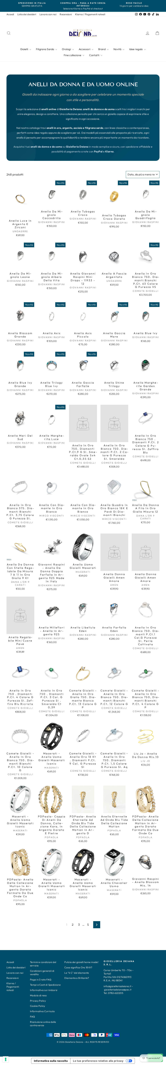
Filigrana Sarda (45, 49)
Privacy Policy (38, 1000)
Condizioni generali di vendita (42, 972)
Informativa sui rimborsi (43, 990)
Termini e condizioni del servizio (43, 964)
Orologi (66, 49)
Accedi (10, 14)
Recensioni (66, 14)
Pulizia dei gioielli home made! (81, 962)
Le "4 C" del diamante (76, 972)
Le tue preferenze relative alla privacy (98, 1060)
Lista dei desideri (26, 14)
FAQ (32, 1016)
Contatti (94, 55)
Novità (117, 49)
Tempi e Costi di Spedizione (45, 984)
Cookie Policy (37, 1005)
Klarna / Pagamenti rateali (90, 14)
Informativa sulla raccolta (51, 1060)
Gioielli (24, 49)
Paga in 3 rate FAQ (40, 979)
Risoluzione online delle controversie (43, 1023)
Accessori (85, 49)
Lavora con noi (48, 14)
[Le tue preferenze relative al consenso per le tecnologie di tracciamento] (6, 1059)
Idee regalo (136, 49)
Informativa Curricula (42, 1011)
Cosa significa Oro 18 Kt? (78, 967)
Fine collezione (73, 55)
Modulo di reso (38, 995)
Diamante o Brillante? (76, 977)
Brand (102, 49)
